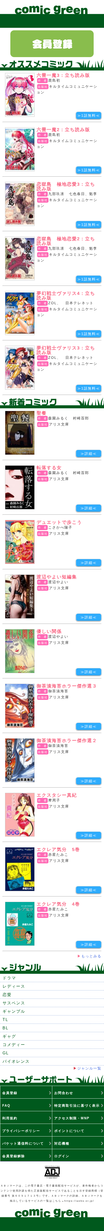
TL (5, 1019)
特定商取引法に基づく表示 (77, 1105)
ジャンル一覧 (89, 1068)
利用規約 (9, 1118)
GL (6, 1053)
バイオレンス (16, 1061)
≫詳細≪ (89, 454)
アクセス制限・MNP (72, 1118)
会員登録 (9, 1093)
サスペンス (14, 1003)
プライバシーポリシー (21, 1131)
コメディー (14, 1045)
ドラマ (9, 978)
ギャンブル (14, 1011)
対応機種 (61, 1143)
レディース (14, 986)
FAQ (6, 1105)
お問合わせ (63, 1093)
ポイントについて (69, 1131)
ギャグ (9, 1036)
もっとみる (91, 956)
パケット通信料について (23, 1143)
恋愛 (7, 994)
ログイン (61, 1156)
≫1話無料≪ (88, 115)
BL (6, 1028)
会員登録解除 (13, 1156)
